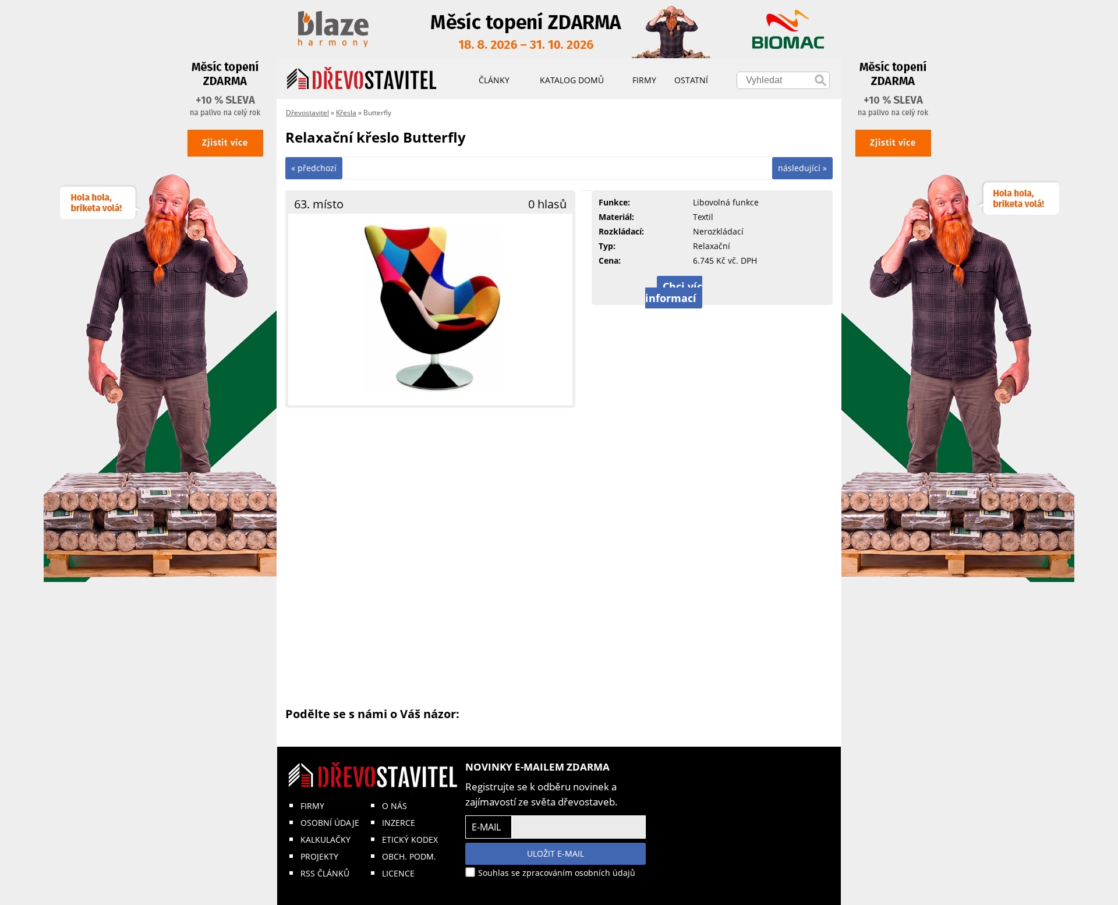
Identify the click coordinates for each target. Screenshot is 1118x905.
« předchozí (314, 167)
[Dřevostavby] (362, 78)
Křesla (346, 113)
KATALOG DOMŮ (572, 80)
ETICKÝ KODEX (410, 839)
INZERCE (398, 822)
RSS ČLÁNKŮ (324, 873)
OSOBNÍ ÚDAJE (329, 822)
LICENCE (398, 873)
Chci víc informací (673, 292)
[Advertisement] (559, 556)
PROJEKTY (319, 856)
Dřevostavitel (307, 113)
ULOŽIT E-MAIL (555, 853)
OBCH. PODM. (409, 856)
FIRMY (312, 805)
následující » (802, 167)
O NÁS (394, 805)
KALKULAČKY (325, 839)
